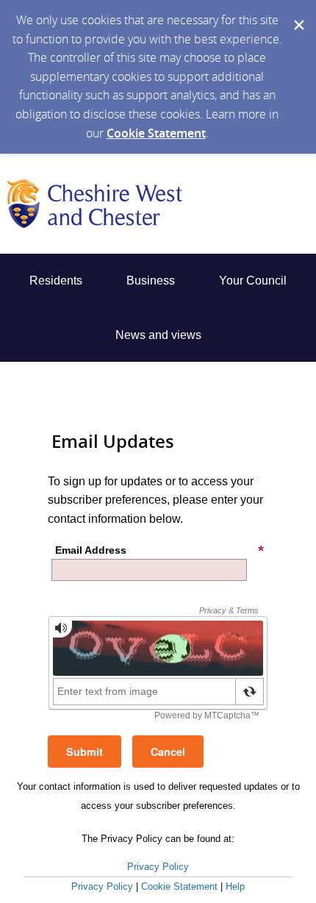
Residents (55, 280)
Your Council (253, 280)
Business (150, 280)
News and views (158, 335)
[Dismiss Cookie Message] (297, 14)
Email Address (90, 550)
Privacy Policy (158, 866)
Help (235, 886)
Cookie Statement (156, 133)
